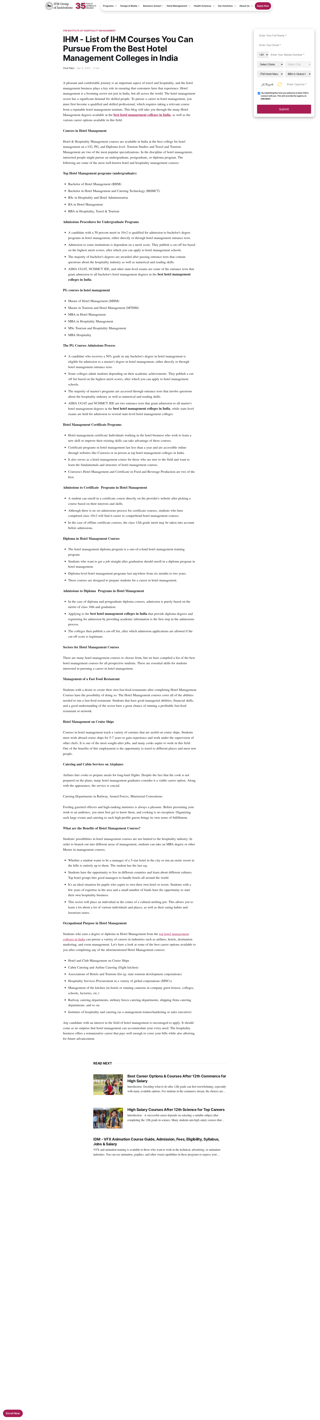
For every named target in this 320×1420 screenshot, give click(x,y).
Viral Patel (68, 68)
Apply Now (263, 5)
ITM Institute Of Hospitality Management (89, 30)
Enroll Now (13, 1413)
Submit (284, 109)
